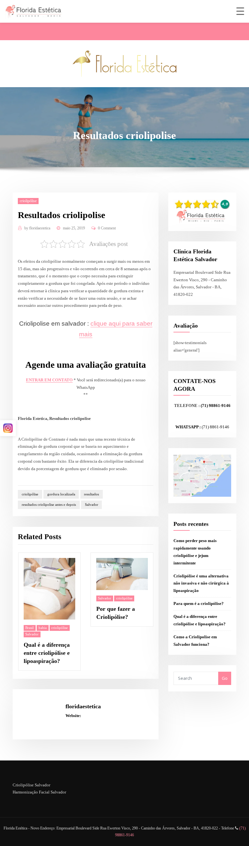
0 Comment (107, 228)
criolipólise (28, 201)
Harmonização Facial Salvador (39, 792)
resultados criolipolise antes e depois (49, 504)
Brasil (29, 628)
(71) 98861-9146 (216, 405)
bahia (43, 628)
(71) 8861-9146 (215, 426)
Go (225, 678)
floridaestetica (37, 228)
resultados (91, 494)
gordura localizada (61, 494)
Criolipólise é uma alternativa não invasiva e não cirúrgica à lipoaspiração (201, 583)
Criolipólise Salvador (31, 784)
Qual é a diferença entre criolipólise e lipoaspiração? (47, 653)
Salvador (91, 504)
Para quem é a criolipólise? (198, 603)
